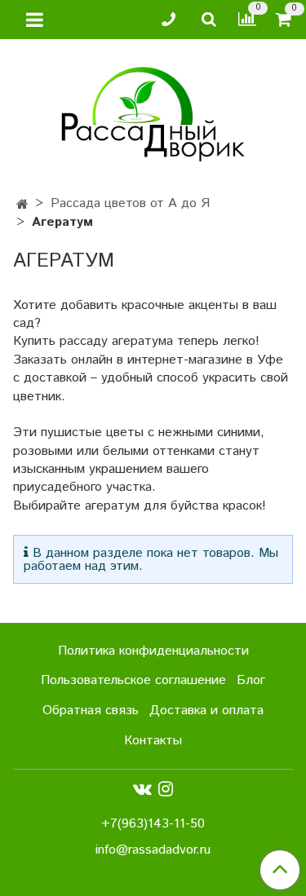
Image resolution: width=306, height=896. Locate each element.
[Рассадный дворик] (153, 110)
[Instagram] (165, 790)
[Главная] (22, 205)
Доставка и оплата (206, 710)
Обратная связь (90, 710)
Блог (251, 680)
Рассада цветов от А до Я (130, 203)
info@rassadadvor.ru (153, 850)
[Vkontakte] (142, 790)
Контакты (153, 740)
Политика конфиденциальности (153, 651)
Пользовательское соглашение (133, 680)
